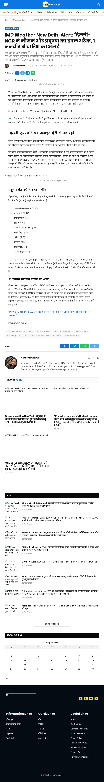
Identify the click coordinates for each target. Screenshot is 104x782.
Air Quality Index (13, 331)
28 (65, 669)
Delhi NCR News (43, 331)
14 (65, 660)
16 (93, 660)
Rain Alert (57, 335)
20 (52, 664)
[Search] (98, 4)
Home (7, 20)
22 (79, 664)
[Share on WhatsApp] (33, 73)
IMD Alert (23, 335)
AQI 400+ (28, 331)
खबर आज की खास (12, 28)
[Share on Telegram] (27, 73)
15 (79, 660)
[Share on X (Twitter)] (22, 73)
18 (25, 664)
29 (79, 669)
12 (38, 660)
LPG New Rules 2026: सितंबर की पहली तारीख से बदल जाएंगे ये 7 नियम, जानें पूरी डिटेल (60, 561)
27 (52, 669)
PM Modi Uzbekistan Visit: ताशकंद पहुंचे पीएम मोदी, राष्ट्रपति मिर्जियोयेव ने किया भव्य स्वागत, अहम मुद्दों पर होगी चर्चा (27, 466)
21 (65, 664)
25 (25, 669)
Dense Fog (11, 335)
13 (52, 660)
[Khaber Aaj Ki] (52, 4)
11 (25, 660)
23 (93, 664)
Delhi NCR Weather (62, 331)
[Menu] (6, 4)
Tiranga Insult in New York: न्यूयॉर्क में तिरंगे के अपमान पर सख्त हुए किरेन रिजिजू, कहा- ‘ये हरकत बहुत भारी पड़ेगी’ (26, 419)
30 (93, 669)
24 (11, 669)
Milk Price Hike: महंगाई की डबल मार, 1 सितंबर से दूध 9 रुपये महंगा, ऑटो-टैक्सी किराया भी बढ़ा (60, 607)
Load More (50, 624)
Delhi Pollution (81, 331)
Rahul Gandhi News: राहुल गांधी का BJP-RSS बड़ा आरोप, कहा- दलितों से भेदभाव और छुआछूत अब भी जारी (59, 578)
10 (11, 660)
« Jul (6, 678)
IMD (10, 118)
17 (11, 664)
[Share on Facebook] (17, 73)
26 (38, 669)
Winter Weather (72, 335)
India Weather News (40, 335)
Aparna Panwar (19, 65)
